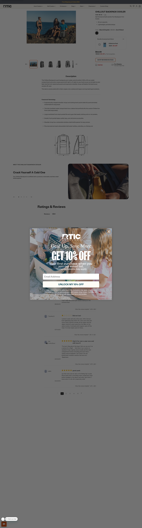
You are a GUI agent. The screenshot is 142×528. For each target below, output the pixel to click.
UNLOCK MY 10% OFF (71, 284)
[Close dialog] (108, 231)
